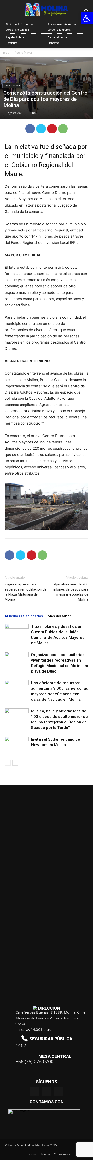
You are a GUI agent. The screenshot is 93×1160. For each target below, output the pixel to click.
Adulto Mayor (23, 52)
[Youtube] (58, 1091)
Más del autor (59, 616)
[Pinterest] (52, 128)
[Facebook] (30, 128)
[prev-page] (8, 763)
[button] (87, 18)
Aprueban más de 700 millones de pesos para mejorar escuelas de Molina (70, 592)
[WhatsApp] (63, 128)
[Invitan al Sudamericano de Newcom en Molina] (17, 745)
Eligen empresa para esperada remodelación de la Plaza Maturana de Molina (25, 592)
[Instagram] (46, 1091)
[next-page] (15, 763)
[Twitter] (41, 128)
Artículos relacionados (24, 616)
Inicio (5, 52)
